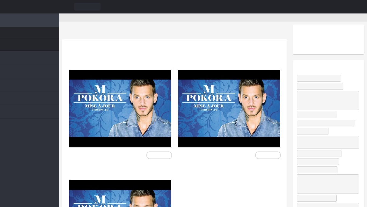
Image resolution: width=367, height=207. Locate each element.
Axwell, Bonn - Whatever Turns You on (326, 126)
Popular (21, 44)
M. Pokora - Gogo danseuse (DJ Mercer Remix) (116, 55)
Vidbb (29, 6)
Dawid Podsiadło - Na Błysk (321, 78)
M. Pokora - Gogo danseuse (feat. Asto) (228, 55)
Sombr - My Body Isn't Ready (322, 86)
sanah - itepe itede (315, 137)
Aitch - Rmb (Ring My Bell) (320, 168)
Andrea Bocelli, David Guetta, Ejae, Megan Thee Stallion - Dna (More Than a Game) (326, 190)
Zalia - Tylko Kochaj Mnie (320, 176)
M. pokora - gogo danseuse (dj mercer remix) (111, 17)
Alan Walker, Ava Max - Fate (322, 160)
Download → (159, 155)
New (18, 32)
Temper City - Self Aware (320, 115)
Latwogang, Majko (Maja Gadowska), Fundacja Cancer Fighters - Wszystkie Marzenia (326, 100)
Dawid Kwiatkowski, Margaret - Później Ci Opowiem (322, 148)
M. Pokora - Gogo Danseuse (111, 169)
